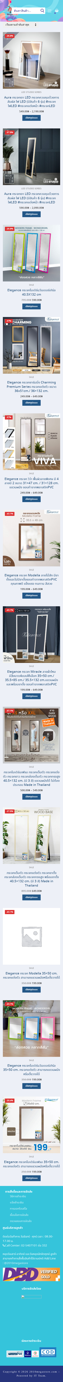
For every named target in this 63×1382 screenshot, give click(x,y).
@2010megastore (16, 1263)
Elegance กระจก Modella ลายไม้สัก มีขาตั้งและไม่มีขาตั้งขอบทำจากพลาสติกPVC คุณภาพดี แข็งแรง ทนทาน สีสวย (32, 579)
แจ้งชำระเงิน (14, 1203)
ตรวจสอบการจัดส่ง (18, 1221)
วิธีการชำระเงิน (15, 1196)
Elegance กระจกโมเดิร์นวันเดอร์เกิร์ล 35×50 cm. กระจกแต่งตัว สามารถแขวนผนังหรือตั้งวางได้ (31, 1069)
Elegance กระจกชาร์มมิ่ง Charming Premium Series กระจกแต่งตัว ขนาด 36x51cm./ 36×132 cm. (31, 386)
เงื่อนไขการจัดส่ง (16, 1215)
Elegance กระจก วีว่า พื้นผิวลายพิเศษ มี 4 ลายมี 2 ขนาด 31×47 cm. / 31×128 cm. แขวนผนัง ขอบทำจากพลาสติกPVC (32, 483)
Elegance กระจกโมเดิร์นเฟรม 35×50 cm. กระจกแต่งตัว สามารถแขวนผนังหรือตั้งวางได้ (31, 1164)
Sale (31, 285)
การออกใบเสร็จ (16, 1209)
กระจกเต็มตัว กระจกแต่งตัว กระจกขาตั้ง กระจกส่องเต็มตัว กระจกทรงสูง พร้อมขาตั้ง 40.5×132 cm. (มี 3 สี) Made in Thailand (31, 879)
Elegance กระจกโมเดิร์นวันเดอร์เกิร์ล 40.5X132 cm (31, 292)
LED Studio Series (31, 92)
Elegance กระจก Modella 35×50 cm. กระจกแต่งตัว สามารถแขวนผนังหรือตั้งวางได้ (31, 975)
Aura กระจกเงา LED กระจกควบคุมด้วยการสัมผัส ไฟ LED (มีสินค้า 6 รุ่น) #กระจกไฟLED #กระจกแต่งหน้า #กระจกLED (31, 101)
